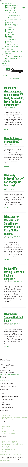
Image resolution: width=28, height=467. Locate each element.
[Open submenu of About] (6, 55)
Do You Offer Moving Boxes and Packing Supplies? (14, 273)
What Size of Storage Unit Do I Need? (13, 317)
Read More (6, 129)
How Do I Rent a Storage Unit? (13, 140)
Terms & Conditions (15, 454)
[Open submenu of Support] (7, 48)
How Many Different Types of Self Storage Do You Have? (14, 180)
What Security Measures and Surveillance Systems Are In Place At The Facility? (12, 225)
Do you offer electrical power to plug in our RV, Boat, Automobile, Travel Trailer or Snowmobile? (14, 96)
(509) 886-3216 (4, 380)
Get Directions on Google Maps (9, 374)
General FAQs (13, 107)
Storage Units (13, 187)
